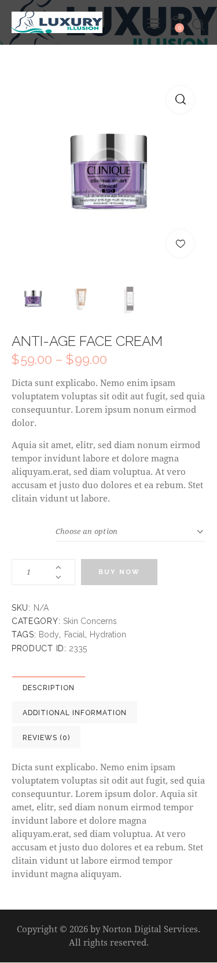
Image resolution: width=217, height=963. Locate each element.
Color (33, 529)
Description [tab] (49, 688)
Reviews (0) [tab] (46, 738)
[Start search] (198, 25)
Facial (74, 634)
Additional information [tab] (75, 713)
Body (49, 634)
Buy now (119, 572)
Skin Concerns (90, 621)
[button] (180, 99)
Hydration (108, 634)
